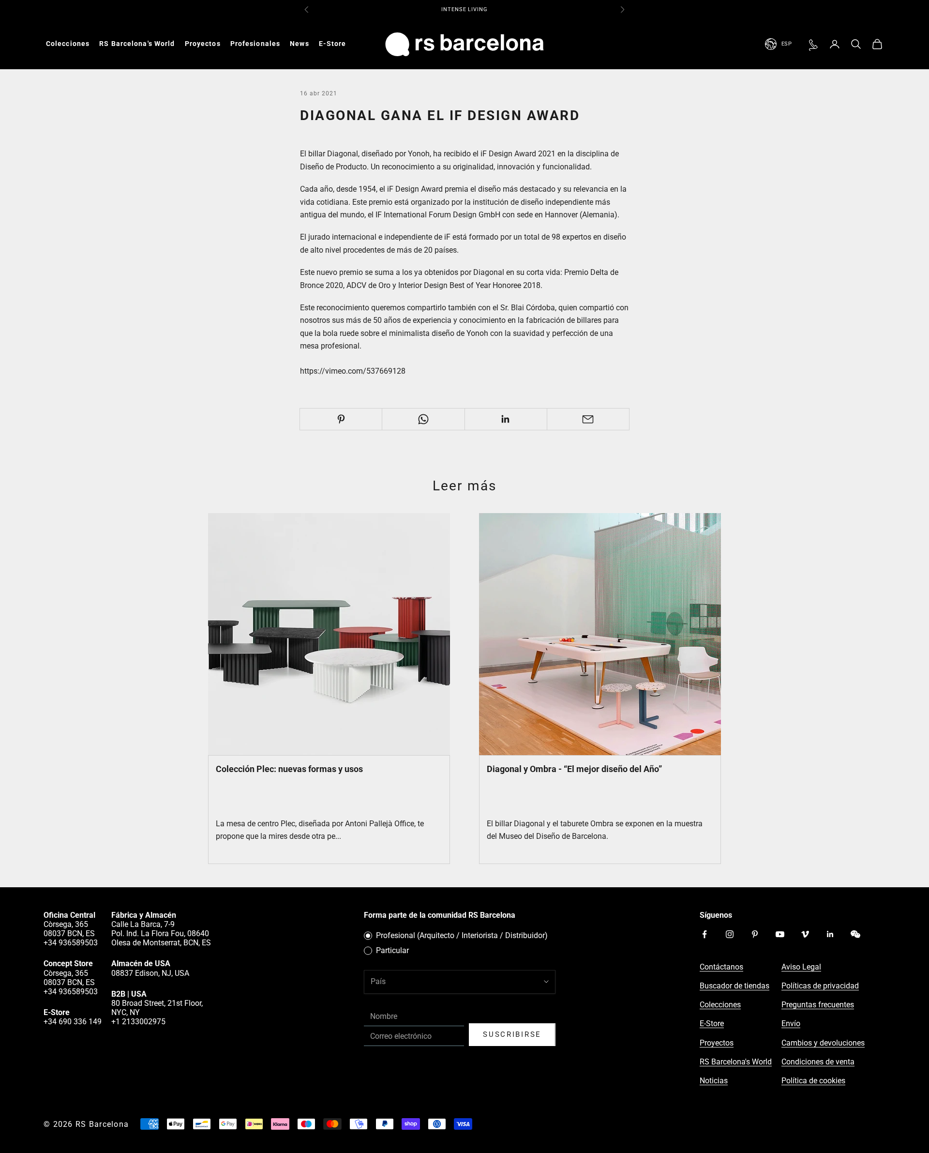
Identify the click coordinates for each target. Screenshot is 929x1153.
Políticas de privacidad (820, 985)
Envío (790, 1023)
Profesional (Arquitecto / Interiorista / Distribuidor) (462, 935)
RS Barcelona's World (137, 43)
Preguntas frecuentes (817, 1004)
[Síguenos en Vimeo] (805, 934)
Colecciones (68, 43)
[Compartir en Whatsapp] (423, 419)
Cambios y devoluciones (823, 1042)
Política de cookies (813, 1080)
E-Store (332, 43)
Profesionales (255, 43)
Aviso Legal (801, 966)
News (299, 43)
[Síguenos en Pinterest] (755, 934)
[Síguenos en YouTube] (780, 934)
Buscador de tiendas (734, 985)
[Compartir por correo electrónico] (588, 419)
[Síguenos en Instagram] (729, 934)
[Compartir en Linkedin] (506, 419)
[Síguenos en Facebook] (704, 934)
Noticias (714, 1080)
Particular (392, 950)
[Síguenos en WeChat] (855, 934)
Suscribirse (512, 1034)
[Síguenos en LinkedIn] (830, 934)
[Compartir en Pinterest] (341, 419)
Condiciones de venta (817, 1061)
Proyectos (203, 43)
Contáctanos (721, 966)
